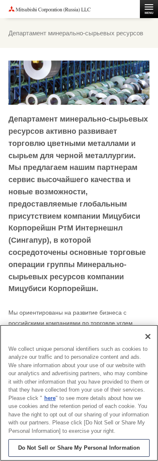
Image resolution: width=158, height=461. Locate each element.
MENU (149, 9)
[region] (79, 393)
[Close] (148, 336)
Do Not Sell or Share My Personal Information (79, 448)
